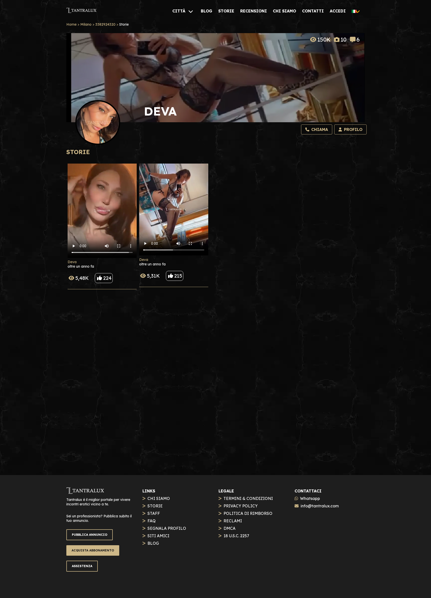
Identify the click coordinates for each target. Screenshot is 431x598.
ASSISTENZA (82, 566)
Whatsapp (310, 498)
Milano (86, 24)
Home (71, 24)
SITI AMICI (158, 535)
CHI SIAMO (158, 498)
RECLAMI (232, 520)
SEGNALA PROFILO (166, 528)
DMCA (229, 528)
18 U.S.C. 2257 (236, 535)
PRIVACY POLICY (240, 505)
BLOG (153, 543)
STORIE (155, 505)
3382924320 (105, 24)
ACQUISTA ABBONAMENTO (93, 550)
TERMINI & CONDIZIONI (248, 498)
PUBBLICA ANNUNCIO (89, 535)
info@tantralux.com (320, 505)
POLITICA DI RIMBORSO (247, 513)
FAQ (151, 520)
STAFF (153, 513)
